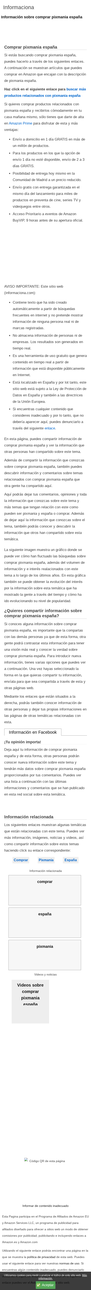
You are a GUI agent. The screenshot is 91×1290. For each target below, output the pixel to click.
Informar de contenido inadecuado (45, 1205)
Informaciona (18, 7)
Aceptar (48, 1285)
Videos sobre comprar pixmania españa (30, 994)
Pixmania (46, 860)
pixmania (45, 946)
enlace (50, 428)
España (71, 860)
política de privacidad (41, 1257)
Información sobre (41, 17)
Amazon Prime (20, 123)
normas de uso (69, 1263)
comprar (44, 882)
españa (44, 914)
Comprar (21, 860)
